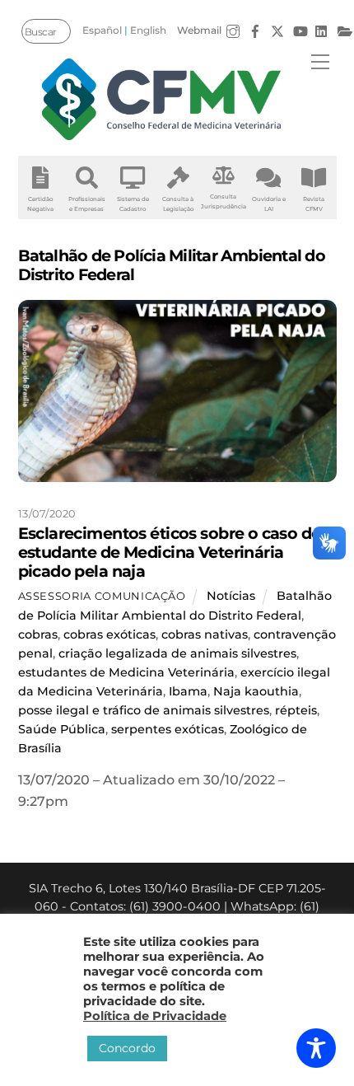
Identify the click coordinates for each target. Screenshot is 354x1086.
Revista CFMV (313, 204)
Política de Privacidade (154, 1016)
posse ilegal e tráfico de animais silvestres (143, 710)
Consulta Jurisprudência (223, 201)
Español (102, 30)
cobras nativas (204, 634)
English (148, 30)
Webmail (199, 30)
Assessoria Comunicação (102, 595)
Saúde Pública (61, 729)
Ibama (188, 691)
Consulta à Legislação (177, 204)
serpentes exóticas (167, 729)
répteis (296, 710)
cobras (38, 634)
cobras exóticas (109, 634)
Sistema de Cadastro (133, 204)
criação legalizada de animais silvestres (177, 653)
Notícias (231, 595)
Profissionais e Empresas (86, 204)
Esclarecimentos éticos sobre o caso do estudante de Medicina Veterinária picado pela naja (170, 552)
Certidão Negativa (40, 204)
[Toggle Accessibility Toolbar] (316, 1048)
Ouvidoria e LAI (269, 204)
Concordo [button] (127, 1048)
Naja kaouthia (256, 691)
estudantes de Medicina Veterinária (126, 672)
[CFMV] (161, 99)
